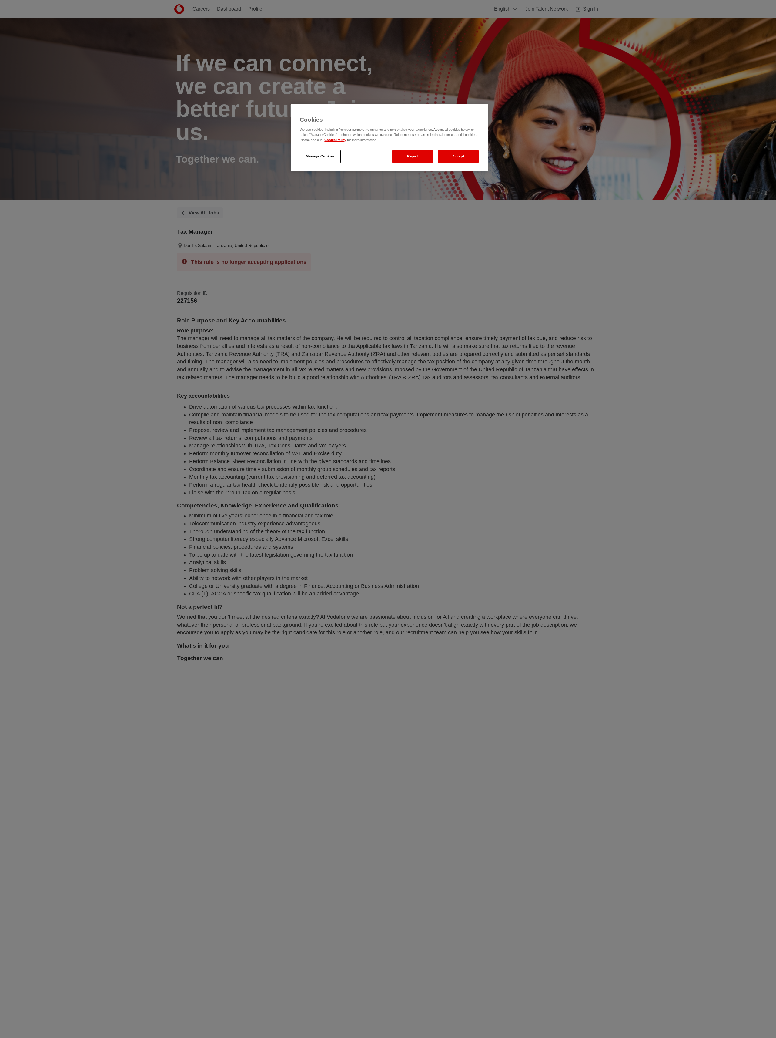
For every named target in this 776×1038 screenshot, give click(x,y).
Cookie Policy (335, 140)
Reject (412, 156)
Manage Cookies (320, 156)
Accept (458, 156)
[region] (389, 137)
